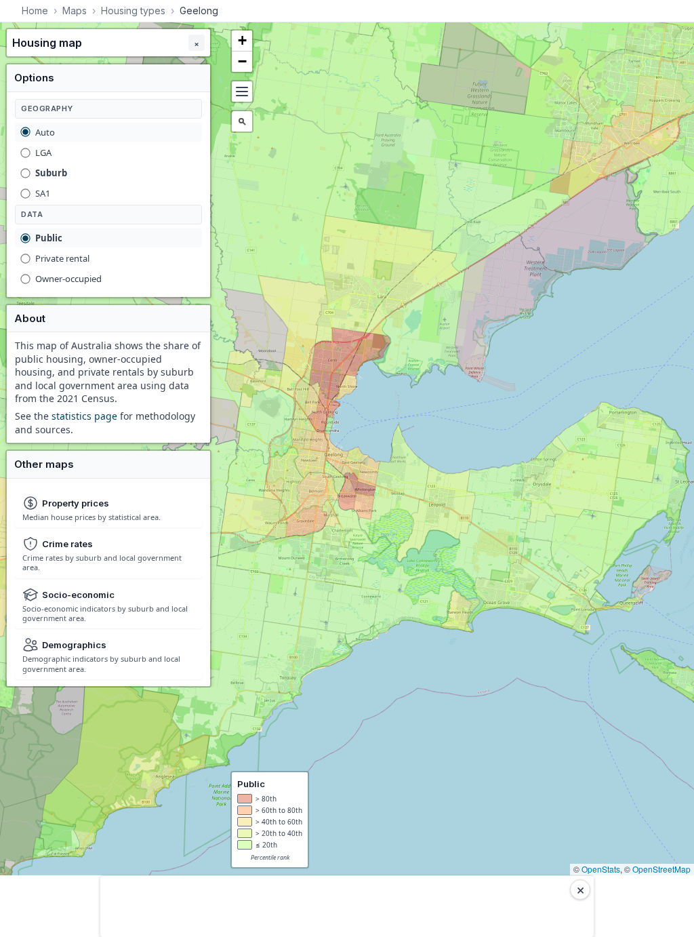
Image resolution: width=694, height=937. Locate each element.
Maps (74, 10)
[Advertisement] (347, 906)
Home (35, 10)
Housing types (133, 10)
